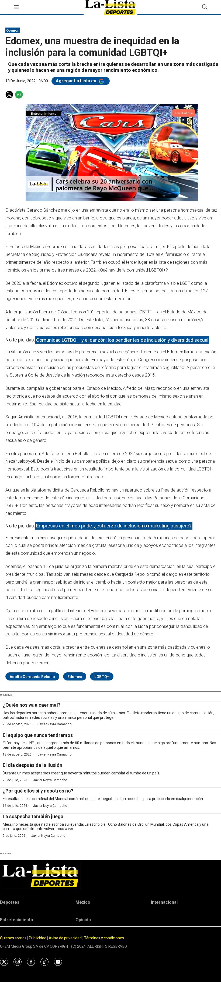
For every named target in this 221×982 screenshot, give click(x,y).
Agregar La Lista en (76, 80)
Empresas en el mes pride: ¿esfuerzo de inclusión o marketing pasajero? (114, 526)
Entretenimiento (16, 919)
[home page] (110, 875)
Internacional (164, 902)
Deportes (9, 902)
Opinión (12, 30)
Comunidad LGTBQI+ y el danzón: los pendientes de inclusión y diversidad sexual (122, 340)
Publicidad (38, 938)
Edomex (74, 677)
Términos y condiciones (104, 938)
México (82, 902)
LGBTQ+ (101, 677)
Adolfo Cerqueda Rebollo (32, 677)
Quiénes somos (13, 938)
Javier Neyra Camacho (54, 724)
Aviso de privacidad (65, 938)
